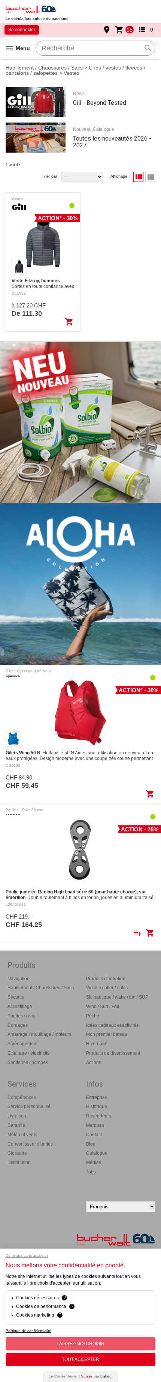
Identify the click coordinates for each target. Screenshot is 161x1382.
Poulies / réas (21, 1016)
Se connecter (21, 29)
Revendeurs (98, 1116)
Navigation (18, 978)
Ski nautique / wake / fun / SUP (117, 997)
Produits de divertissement (113, 1053)
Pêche (92, 1016)
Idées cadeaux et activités (112, 1025)
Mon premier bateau (106, 1034)
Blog (90, 1144)
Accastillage (19, 1006)
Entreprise (96, 1097)
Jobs (91, 1172)
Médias (93, 1162)
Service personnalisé (29, 1106)
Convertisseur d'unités (30, 1144)
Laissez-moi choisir (80, 1343)
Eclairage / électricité (28, 1053)
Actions (93, 1062)
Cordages (17, 1025)
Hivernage (96, 1043)
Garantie (16, 1125)
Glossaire (17, 1153)
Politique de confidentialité (28, 1331)
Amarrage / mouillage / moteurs (39, 1034)
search (147, 48)
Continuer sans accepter (27, 1255)
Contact (94, 1134)
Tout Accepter (80, 1359)
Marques (95, 1125)
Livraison (16, 1116)
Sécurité (15, 997)
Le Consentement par (80, 1376)
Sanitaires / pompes (27, 1062)
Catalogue (96, 1153)
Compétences (21, 1097)
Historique (96, 1106)
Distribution (19, 1162)
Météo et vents (22, 1134)
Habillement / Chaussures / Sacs (44, 68)
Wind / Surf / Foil (102, 1006)
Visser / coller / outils (107, 987)
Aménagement (22, 1043)
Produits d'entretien (105, 978)
